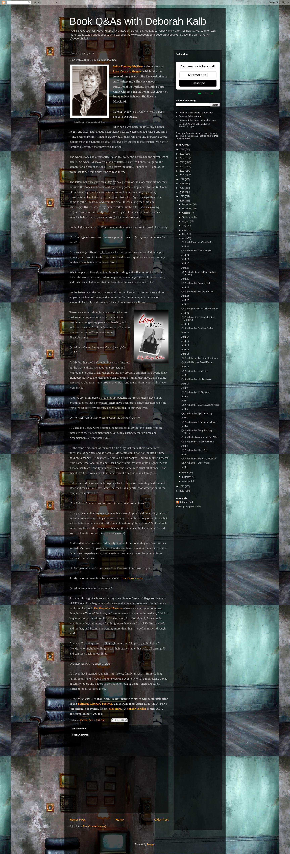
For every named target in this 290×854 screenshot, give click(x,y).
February (186, 477)
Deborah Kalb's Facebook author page (197, 120)
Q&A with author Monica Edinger (197, 291)
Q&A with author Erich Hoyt (194, 371)
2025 (182, 154)
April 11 (185, 375)
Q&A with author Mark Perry (195, 450)
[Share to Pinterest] (126, 720)
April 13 (185, 354)
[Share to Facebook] (122, 720)
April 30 (185, 246)
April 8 (184, 396)
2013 (182, 486)
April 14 (185, 349)
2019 (182, 179)
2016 (182, 192)
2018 (182, 183)
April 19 (185, 324)
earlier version (136, 708)
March (185, 472)
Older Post (161, 819)
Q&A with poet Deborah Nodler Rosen (199, 308)
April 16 (185, 341)
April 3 (184, 446)
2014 (182, 200)
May (184, 234)
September (188, 217)
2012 (182, 491)
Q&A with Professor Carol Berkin (197, 242)
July (184, 225)
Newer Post (77, 819)
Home (120, 819)
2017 (182, 188)
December (187, 204)
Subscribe (198, 83)
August (186, 221)
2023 (182, 162)
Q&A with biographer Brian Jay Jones (199, 358)
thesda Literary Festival (96, 703)
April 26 (185, 268)
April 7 (184, 400)
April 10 (185, 383)
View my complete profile (188, 506)
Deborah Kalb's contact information (196, 112)
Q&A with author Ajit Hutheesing (196, 413)
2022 (182, 166)
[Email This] (113, 720)
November (187, 208)
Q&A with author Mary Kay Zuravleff (198, 458)
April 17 (185, 337)
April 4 (184, 426)
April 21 (185, 304)
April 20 (185, 313)
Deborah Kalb (186, 502)
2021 (182, 171)
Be (79, 703)
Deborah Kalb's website (190, 116)
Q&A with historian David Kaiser (196, 362)
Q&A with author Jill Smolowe (195, 392)
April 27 (185, 263)
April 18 (185, 332)
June (185, 230)
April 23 (185, 296)
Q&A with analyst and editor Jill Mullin (199, 422)
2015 (182, 196)
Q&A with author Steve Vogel (195, 463)
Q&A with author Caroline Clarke (197, 328)
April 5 (184, 417)
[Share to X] (119, 720)
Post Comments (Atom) (94, 826)
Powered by (190, 93)
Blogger (150, 844)
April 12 (185, 366)
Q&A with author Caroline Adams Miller (200, 405)
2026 (182, 149)
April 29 (185, 255)
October (186, 213)
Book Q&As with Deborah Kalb (137, 21)
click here (114, 708)
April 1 (184, 467)
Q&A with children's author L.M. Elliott (199, 437)
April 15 (185, 345)
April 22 (185, 300)
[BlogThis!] (116, 720)
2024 (182, 158)
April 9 (184, 388)
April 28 (185, 259)
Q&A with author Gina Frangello (196, 250)
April (184, 238)
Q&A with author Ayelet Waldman (197, 441)
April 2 (184, 454)
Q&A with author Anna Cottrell (195, 283)
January (186, 481)
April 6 (184, 409)
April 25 (185, 279)
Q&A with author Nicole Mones (196, 379)
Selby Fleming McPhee (128, 66)
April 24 (185, 287)
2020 (182, 175)
